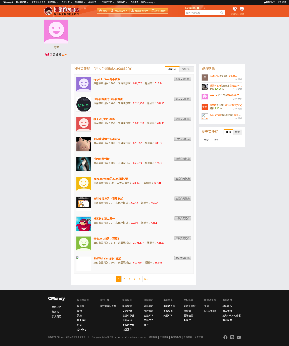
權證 (237, 132)
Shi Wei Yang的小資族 (107, 258)
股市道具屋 (160, 11)
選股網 (187, 310)
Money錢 (127, 310)
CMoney (7, 2)
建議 (242, 14)
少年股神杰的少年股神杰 (108, 99)
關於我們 (56, 306)
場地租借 (227, 320)
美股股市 (148, 310)
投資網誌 (127, 306)
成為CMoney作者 (231, 315)
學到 (206, 306)
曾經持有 (187, 69)
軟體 (79, 310)
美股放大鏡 (128, 324)
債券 (146, 324)
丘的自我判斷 (101, 159)
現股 (228, 132)
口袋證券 (127, 329)
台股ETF (148, 315)
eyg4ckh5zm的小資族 (106, 79)
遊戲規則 (235, 14)
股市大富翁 (190, 306)
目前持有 (172, 69)
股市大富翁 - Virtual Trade (62, 11)
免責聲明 (199, 337)
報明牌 (187, 320)
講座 (79, 315)
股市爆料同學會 (38, 2)
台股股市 (148, 306)
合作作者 (81, 329)
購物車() (270, 2)
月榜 (206, 139)
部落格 (55, 311)
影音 (79, 324)
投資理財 (52, 2)
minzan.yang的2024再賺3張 (110, 178)
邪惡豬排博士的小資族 (106, 139)
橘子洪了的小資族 (104, 119)
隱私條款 (153, 337)
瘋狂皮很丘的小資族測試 (108, 198)
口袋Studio (210, 310)
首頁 (105, 11)
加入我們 (56, 316)
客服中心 (227, 306)
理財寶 (80, 306)
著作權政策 (176, 337)
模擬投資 (92, 2)
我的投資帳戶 (121, 11)
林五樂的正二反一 (104, 218)
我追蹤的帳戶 (141, 11)
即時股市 (66, 2)
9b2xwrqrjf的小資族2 (106, 238)
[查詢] (222, 12)
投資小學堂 (128, 315)
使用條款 (164, 337)
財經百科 (127, 320)
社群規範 (188, 337)
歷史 (216, 139)
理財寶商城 (21, 2)
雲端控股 (188, 315)
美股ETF (148, 320)
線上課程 (81, 320)
